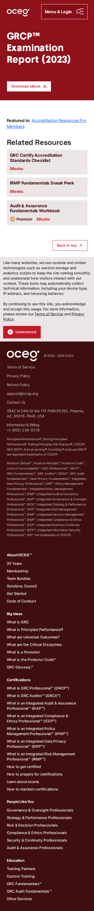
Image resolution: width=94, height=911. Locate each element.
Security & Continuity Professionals (37, 840)
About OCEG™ (19, 555)
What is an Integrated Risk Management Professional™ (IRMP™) (41, 756)
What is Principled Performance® (35, 629)
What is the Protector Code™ (31, 659)
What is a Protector (23, 652)
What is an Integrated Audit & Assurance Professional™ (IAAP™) (41, 705)
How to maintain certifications (32, 789)
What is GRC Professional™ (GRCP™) (38, 688)
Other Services (19, 898)
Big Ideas (14, 613)
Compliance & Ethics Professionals (37, 832)
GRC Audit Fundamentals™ (29, 891)
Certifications (19, 680)
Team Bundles (19, 578)
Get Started (16, 593)
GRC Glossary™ (20, 667)
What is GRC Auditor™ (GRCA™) (33, 695)
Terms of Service (48, 314)
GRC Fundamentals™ (24, 883)
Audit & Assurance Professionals (35, 847)
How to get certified (24, 766)
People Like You (20, 801)
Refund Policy (18, 384)
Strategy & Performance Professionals (39, 817)
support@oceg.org (22, 393)
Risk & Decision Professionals (32, 825)
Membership (17, 571)
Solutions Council (22, 586)
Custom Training (21, 876)
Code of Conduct (21, 601)
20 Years (14, 563)
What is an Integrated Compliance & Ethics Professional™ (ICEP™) (37, 718)
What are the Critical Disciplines (34, 644)
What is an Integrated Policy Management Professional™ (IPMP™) (38, 731)
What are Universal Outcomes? (33, 637)
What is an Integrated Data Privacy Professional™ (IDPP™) (36, 744)
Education (16, 860)
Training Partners (21, 868)
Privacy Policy (18, 376)
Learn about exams (23, 781)
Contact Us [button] (16, 402)
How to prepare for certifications (35, 774)
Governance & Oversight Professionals (40, 810)
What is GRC (18, 622)
